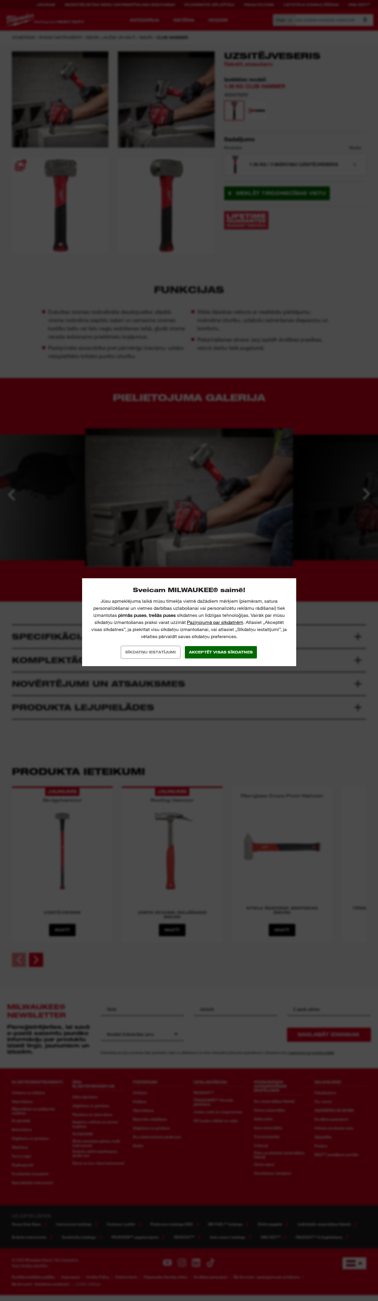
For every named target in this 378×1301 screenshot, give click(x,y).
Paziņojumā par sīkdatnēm (215, 622)
